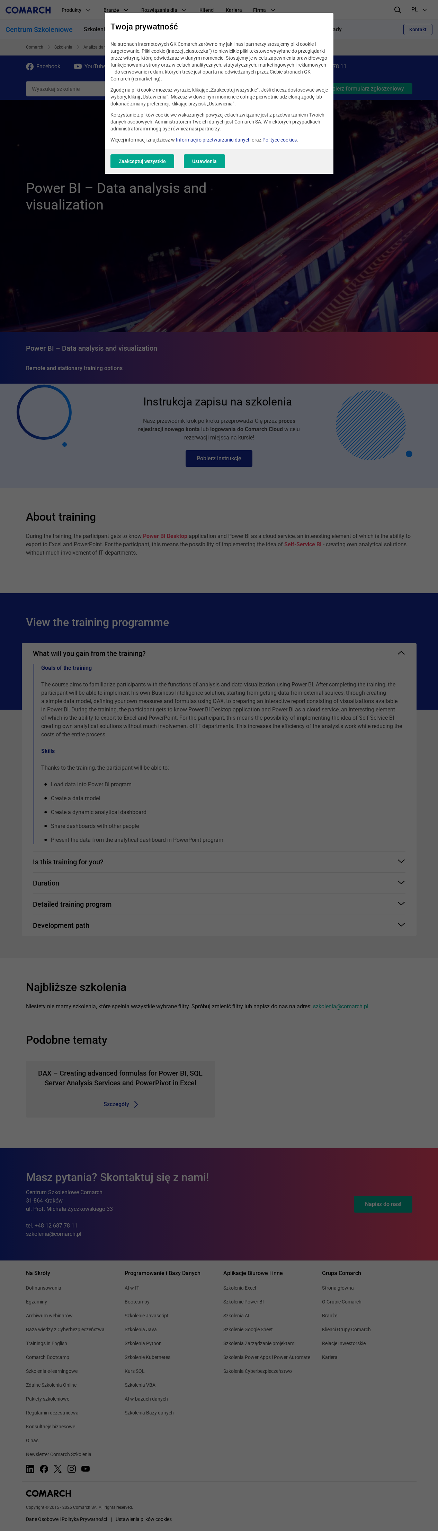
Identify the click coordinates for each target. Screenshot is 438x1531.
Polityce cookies (279, 140)
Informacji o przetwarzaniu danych (213, 140)
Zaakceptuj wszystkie (142, 161)
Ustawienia (204, 161)
